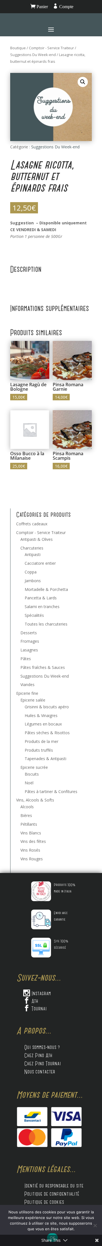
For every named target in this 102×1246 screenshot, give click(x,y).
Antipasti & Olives (36, 539)
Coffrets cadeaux (31, 523)
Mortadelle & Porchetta (46, 589)
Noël (29, 782)
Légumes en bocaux (43, 724)
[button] (83, 82)
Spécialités (34, 615)
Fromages (29, 641)
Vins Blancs (30, 833)
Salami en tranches (42, 606)
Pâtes (25, 658)
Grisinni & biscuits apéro (47, 706)
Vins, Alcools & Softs (35, 800)
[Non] (95, 1225)
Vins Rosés (30, 850)
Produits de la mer (41, 741)
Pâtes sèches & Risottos (47, 732)
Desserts (28, 632)
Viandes (27, 684)
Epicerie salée (32, 700)
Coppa (31, 572)
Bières (26, 815)
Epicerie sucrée (34, 767)
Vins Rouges (31, 858)
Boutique (18, 47)
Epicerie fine (27, 693)
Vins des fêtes (33, 841)
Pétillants (28, 824)
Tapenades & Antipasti (45, 758)
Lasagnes (29, 650)
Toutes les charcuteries (46, 624)
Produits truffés (39, 750)
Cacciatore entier (40, 563)
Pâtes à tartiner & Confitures (51, 791)
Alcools (27, 806)
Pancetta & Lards (41, 597)
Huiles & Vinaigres (41, 715)
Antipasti (33, 554)
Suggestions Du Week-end (33, 54)
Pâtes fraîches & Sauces (42, 667)
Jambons (33, 580)
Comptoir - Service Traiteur (51, 47)
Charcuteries (31, 548)
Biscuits (32, 774)
